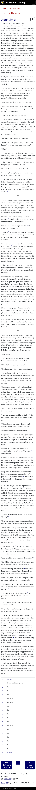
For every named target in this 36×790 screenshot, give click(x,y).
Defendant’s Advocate (7, 766)
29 (8, 218)
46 (27, 592)
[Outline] (32, 19)
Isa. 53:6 (9, 679)
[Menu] (34, 2)
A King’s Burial (29, 765)
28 (7, 191)
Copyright (4, 783)
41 (15, 546)
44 (24, 568)
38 (8, 516)
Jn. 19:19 (9, 753)
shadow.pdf (7, 779)
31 (8, 232)
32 (11, 245)
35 (32, 457)
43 (21, 561)
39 (12, 523)
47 (13, 637)
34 (31, 450)
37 (23, 487)
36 (23, 476)
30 (28, 225)
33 (2, 699)
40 (22, 532)
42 (33, 557)
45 (8, 588)
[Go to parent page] (18, 763)
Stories (5, 8)
